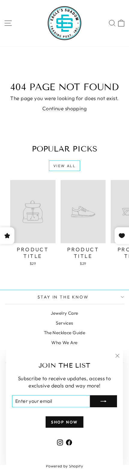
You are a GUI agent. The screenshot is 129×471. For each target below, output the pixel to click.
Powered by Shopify (64, 465)
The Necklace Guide (65, 332)
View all (64, 166)
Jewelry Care (64, 313)
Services (64, 323)
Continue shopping (64, 108)
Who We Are (64, 342)
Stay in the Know (63, 297)
